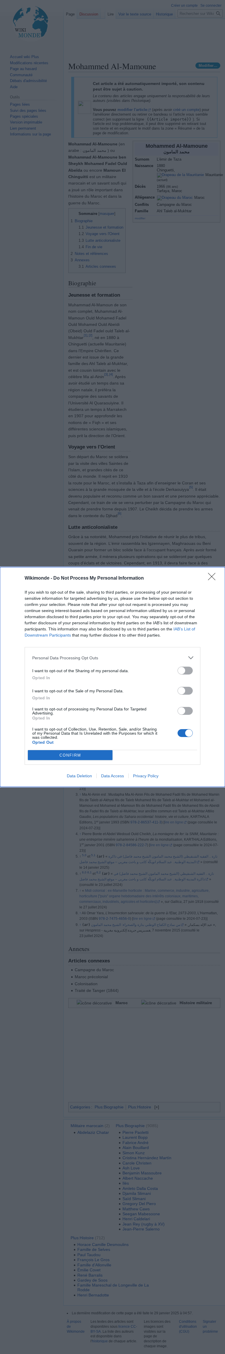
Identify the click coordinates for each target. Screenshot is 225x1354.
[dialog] (112, 677)
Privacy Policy (145, 776)
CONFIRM (70, 755)
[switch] (185, 671)
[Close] (213, 578)
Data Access (112, 776)
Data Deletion (79, 776)
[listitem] (112, 658)
